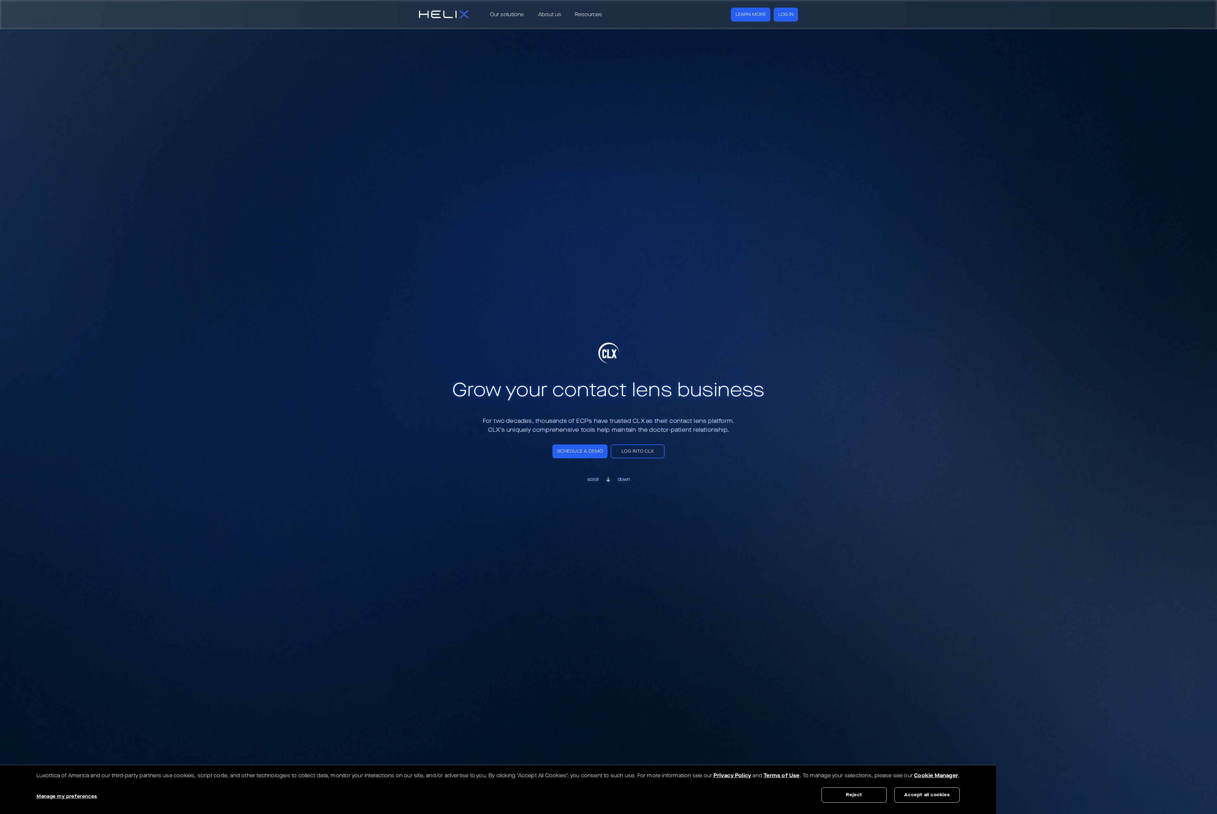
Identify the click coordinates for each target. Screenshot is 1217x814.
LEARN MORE (751, 14)
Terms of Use (781, 775)
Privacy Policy (732, 775)
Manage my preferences (66, 796)
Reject (854, 795)
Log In (786, 14)
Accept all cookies (927, 795)
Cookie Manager (936, 775)
